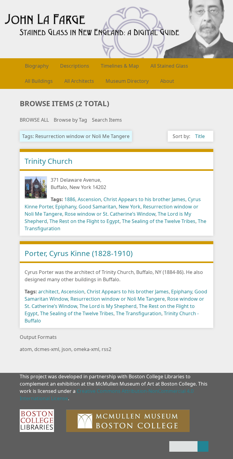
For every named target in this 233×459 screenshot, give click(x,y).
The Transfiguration (138, 313)
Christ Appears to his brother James (144, 199)
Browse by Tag (70, 119)
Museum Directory (127, 81)
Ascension (89, 199)
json (66, 349)
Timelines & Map (120, 65)
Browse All (34, 119)
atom (26, 349)
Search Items (107, 119)
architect (48, 291)
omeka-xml (86, 349)
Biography (37, 65)
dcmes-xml (46, 349)
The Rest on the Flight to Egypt (84, 221)
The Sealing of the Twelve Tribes (158, 221)
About (167, 81)
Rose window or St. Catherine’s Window (110, 214)
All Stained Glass (169, 65)
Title (200, 136)
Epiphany (65, 206)
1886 (69, 199)
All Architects (79, 81)
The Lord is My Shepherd (108, 306)
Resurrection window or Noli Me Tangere (117, 298)
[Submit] (203, 446)
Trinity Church (49, 161)
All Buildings (39, 81)
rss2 (106, 349)
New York (129, 206)
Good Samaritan (97, 206)
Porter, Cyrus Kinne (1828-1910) (79, 253)
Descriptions (74, 65)
